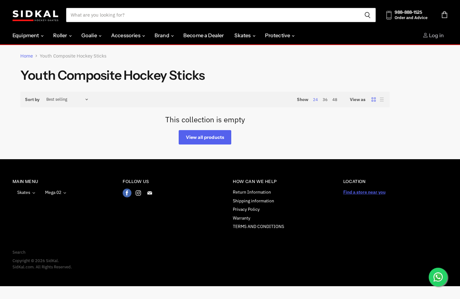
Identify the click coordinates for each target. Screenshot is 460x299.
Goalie (89, 35)
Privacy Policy (246, 209)
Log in (436, 35)
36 (325, 99)
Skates (243, 35)
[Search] (367, 15)
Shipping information (253, 201)
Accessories (126, 35)
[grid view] (374, 99)
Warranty (241, 218)
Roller (60, 35)
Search (19, 252)
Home (26, 55)
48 (334, 99)
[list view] (382, 99)
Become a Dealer (203, 35)
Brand (162, 35)
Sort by (32, 99)
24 (315, 99)
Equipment (26, 35)
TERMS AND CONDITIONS (258, 226)
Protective (278, 35)
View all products (205, 137)
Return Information (252, 192)
